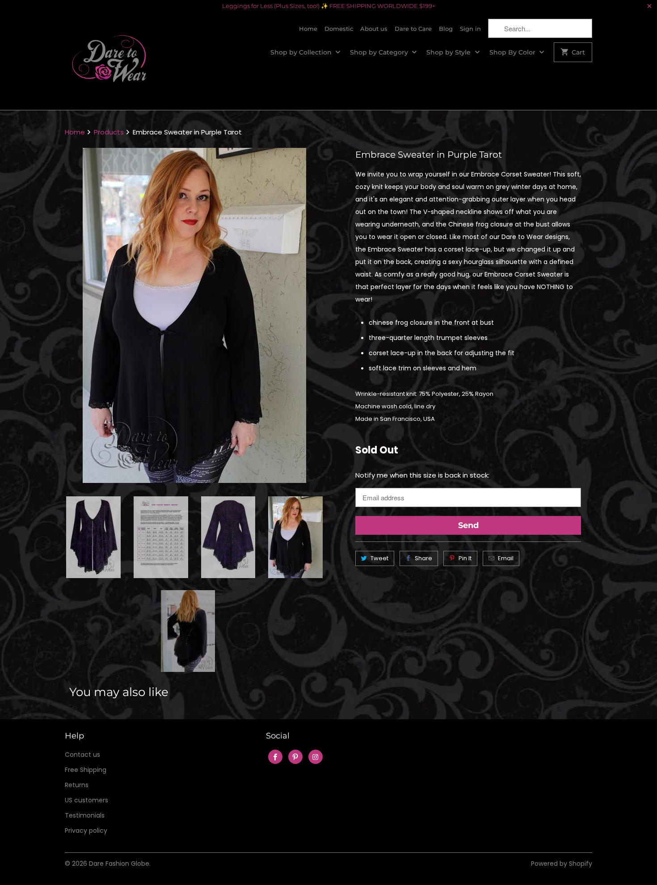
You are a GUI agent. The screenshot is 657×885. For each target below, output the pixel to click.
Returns (76, 784)
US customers (86, 800)
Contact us (82, 754)
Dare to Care (413, 28)
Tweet (379, 558)
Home (308, 28)
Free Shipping (85, 769)
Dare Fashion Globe (119, 863)
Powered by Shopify (561, 863)
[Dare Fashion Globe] (109, 61)
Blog (446, 28)
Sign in (470, 28)
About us (373, 28)
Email (506, 558)
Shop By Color (513, 52)
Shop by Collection (301, 52)
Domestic (338, 28)
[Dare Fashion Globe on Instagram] (315, 757)
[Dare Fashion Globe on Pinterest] (295, 757)
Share (423, 558)
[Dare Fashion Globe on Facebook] (275, 757)
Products (109, 132)
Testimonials (85, 815)
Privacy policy (86, 830)
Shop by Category (380, 52)
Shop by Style (449, 52)
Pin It (465, 558)
